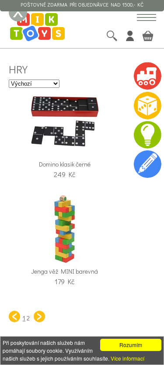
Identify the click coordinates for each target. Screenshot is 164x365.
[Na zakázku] (147, 163)
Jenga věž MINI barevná (64, 271)
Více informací (127, 358)
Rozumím (130, 344)
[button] (146, 18)
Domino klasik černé (65, 164)
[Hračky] (147, 75)
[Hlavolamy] (147, 134)
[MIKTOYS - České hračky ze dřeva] (37, 28)
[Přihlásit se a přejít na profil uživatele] (130, 36)
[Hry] (147, 105)
